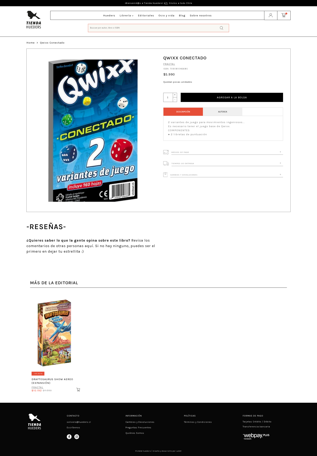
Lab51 (179, 451)
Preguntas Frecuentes (138, 427)
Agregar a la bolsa (232, 97)
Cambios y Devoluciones (139, 422)
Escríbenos (73, 427)
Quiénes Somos (134, 433)
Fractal (169, 64)
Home (30, 42)
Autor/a (222, 111)
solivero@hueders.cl (79, 422)
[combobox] (158, 27)
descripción (183, 111)
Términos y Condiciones (198, 422)
